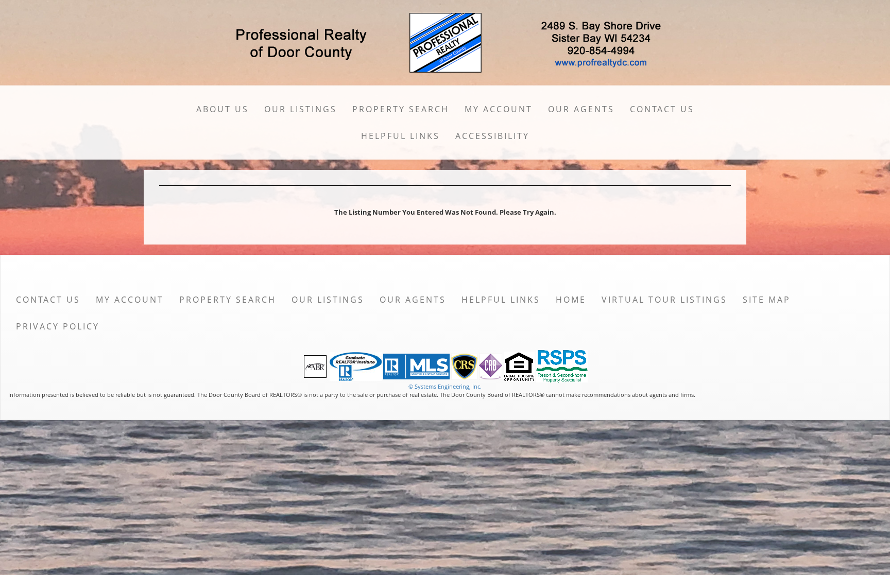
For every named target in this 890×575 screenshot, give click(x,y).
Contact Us (662, 109)
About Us (222, 109)
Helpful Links (400, 136)
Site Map (767, 299)
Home (571, 299)
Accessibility (492, 136)
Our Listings (300, 109)
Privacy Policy (57, 326)
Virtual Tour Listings (664, 299)
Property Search (400, 109)
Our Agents (581, 109)
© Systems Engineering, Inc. (445, 386)
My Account (499, 109)
